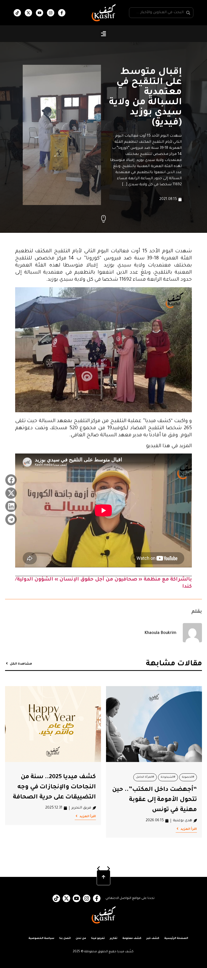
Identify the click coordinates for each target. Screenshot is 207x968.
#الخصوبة (188, 777)
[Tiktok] (17, 12)
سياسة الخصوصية (41, 938)
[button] (103, 34)
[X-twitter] (28, 12)
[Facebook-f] (61, 12)
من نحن (81, 938)
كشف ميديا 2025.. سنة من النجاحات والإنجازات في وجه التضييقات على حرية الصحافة (54, 787)
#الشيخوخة (168, 777)
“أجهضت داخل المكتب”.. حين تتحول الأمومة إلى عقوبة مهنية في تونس (154, 800)
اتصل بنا (65, 938)
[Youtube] (39, 12)
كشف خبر (152, 938)
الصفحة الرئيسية (176, 938)
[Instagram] (50, 12)
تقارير (113, 938)
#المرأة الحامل (145, 777)
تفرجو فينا (98, 938)
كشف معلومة (131, 938)
